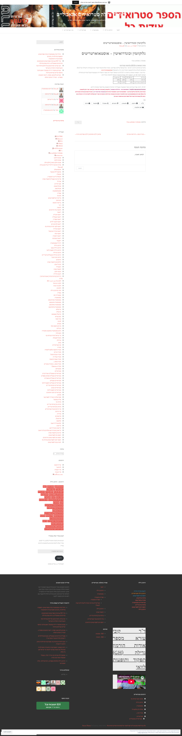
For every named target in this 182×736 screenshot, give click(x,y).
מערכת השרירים (99, 94)
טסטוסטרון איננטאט (55, 302)
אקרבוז (59, 196)
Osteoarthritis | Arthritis (133, 122)
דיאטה (59, 212)
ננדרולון (59, 340)
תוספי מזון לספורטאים (55, 435)
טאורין (59, 293)
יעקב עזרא (58, 317)
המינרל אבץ (57, 265)
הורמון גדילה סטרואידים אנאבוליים (91, 14)
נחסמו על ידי (51, 706)
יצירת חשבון (57, 465)
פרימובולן (58, 419)
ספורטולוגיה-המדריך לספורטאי (52, 397)
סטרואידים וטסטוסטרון (139, 603)
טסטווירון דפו (57, 295)
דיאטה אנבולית (56, 217)
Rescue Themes (86, 726)
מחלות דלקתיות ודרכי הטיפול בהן (85, 94)
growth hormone (58, 148)
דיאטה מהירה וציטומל (55, 231)
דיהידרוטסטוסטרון (55, 243)
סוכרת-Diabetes (56, 366)
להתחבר (58, 467)
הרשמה (59, 558)
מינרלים (59, 328)
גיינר (60, 205)
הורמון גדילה (108, 30)
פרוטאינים (58, 416)
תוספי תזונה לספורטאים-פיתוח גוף (51, 440)
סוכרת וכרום (57, 352)
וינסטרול (58, 267)
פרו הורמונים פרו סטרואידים (53, 409)
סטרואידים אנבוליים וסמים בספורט (51, 376)
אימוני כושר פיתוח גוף (137, 699)
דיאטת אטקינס (56, 238)
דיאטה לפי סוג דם (56, 224)
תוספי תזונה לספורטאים (139, 607)
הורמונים (58, 260)
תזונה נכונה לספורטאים (54, 442)
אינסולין (59, 174)
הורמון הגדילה (57, 253)
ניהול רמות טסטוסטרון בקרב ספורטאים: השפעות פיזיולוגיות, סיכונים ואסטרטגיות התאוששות (50, 56)
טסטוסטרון (95, 30)
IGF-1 (61, 151)
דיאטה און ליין (57, 215)
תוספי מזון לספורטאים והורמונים (52, 438)
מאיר (56, 110)
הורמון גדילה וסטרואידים (139, 594)
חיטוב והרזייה (57, 274)
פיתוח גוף (58, 402)
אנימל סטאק (57, 186)
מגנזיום (59, 324)
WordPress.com (58, 475)
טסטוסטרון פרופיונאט (55, 307)
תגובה (80, 168)
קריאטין (58, 426)
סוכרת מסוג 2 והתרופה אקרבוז (135, 134)
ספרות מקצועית (99, 597)
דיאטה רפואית (57, 236)
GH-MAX (59, 146)
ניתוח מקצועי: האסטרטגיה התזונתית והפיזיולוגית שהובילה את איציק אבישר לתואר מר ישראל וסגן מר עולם (51, 649)
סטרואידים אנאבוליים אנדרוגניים (51, 374)
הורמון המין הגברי (56, 257)
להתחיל (75, 2)
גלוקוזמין (107, 89)
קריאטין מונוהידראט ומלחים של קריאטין (49, 430)
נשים (59, 343)
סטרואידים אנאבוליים (135, 719)
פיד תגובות (58, 472)
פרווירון (59, 414)
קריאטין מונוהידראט (55, 428)
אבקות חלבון (57, 158)
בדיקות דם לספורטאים (54, 198)
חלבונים (59, 288)
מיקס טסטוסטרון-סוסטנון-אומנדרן (51, 331)
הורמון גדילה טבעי (56, 248)
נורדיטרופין (48, 94)
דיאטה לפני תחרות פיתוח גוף (53, 227)
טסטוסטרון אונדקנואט (54, 300)
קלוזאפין (58, 421)
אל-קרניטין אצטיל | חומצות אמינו (51, 179)
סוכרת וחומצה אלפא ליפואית (53, 350)
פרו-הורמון (58, 412)
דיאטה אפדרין (57, 219)
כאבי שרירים (88, 89)
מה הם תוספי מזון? (56, 326)
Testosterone (59, 155)
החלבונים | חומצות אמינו (54, 262)
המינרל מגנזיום (89, 91)
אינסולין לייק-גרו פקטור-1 (54, 177)
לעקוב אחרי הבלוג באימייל (56, 536)
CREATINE (59, 137)
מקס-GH (58, 333)
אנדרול (59, 181)
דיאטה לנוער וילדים (55, 222)
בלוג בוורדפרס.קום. (140, 726)
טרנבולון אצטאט (56, 314)
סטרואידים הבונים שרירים (53, 385)
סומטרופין (58, 369)
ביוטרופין (58, 200)
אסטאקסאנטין (57, 191)
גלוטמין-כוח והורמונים (55, 210)
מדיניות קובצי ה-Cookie (142, 732)
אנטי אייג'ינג (57, 184)
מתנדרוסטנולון (57, 338)
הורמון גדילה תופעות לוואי (54, 250)
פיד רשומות (58, 470)
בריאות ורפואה (57, 203)
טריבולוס (58, 309)
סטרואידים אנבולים (55, 381)
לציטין (59, 321)
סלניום (59, 395)
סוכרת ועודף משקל (55, 355)
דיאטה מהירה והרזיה (140, 591)
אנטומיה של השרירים (99, 91)
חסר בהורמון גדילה (56, 291)
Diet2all (121, 46)
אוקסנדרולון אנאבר (55, 172)
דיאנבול (59, 241)
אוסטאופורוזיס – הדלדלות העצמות (120, 89)
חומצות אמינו (57, 269)
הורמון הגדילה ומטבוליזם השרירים (51, 255)
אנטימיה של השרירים (98, 89)
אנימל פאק (58, 189)
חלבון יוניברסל (57, 283)
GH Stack (60, 144)
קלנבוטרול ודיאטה (56, 423)
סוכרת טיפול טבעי (140, 600)
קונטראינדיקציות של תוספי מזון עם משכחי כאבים (127, 96)
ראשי (118, 30)
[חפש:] (50, 42)
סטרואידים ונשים (56, 388)
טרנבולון (58, 312)
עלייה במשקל (57, 400)
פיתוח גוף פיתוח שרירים (54, 407)
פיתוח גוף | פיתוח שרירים (54, 404)
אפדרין (59, 193)
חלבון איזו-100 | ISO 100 (54, 281)
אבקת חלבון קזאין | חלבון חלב (52, 163)
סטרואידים (83, 30)
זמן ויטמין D (127, 94)
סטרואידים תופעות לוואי (54, 390)
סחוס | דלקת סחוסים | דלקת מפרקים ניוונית (88, 134)
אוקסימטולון (57, 170)
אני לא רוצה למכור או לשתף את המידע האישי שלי (121, 726)
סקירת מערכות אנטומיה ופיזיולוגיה (114, 94)
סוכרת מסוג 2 (57, 362)
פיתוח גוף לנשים (141, 598)
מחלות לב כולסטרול (137, 709)
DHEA (60, 141)
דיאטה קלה (58, 234)
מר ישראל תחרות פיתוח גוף (53, 336)
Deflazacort (59, 139)
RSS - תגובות (100, 637)
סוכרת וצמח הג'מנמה (55, 359)
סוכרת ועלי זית (57, 357)
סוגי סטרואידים (68, 30)
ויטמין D (143, 96)
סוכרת (59, 347)
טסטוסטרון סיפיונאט (55, 305)
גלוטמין (59, 208)
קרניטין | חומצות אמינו (54, 433)
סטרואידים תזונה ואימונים (53, 393)
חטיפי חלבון (58, 272)
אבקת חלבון (57, 160)
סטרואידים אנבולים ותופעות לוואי (51, 383)
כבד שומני (58, 319)
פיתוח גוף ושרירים (58, 121)
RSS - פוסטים (100, 634)
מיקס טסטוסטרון (46, 89)
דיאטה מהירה (57, 229)
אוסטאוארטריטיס (106, 70)
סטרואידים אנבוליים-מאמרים (52, 378)
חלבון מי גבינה (57, 286)
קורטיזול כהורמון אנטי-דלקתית (138, 89)
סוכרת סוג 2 (139, 713)
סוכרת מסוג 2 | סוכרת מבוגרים (52, 364)
